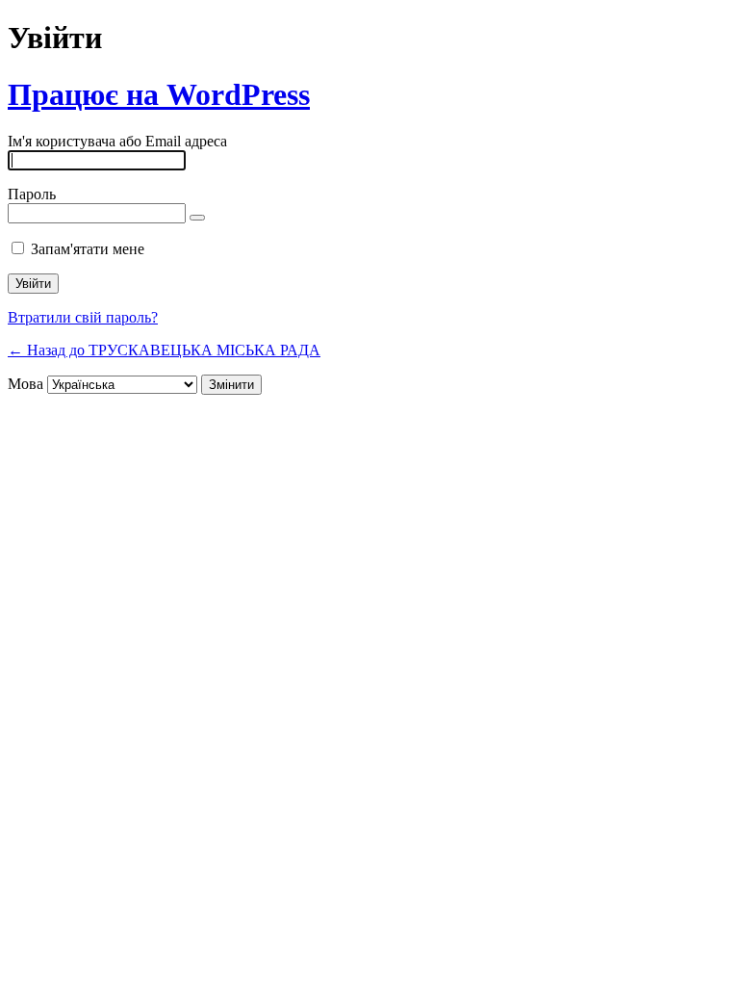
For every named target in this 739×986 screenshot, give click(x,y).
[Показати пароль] (197, 218)
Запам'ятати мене (87, 249)
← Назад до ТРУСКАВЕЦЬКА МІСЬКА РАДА (164, 350)
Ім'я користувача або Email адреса (117, 141)
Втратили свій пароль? (83, 317)
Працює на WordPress (159, 94)
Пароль (32, 194)
